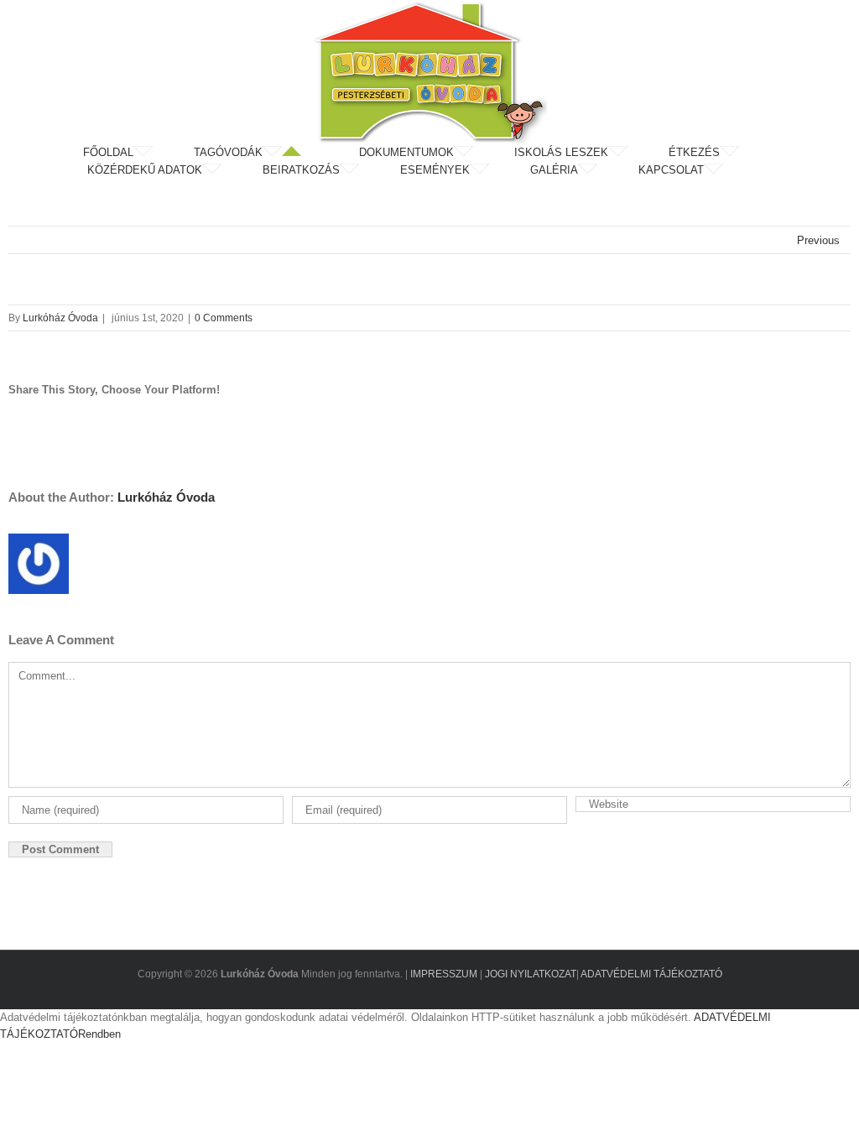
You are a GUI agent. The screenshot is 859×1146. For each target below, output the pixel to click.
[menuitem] (136, 152)
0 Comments (223, 318)
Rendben (99, 1034)
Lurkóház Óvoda (60, 318)
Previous (818, 240)
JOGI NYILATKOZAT (530, 974)
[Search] (768, 170)
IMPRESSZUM (443, 974)
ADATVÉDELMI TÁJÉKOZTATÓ (651, 974)
